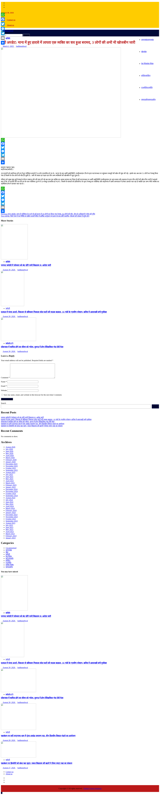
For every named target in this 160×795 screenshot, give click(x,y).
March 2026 (10, 458)
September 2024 (12, 496)
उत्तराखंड (147, 40)
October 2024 (11, 494)
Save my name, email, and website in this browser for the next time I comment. (33, 395)
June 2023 (9, 527)
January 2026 (11, 462)
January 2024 (11, 513)
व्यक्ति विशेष (10, 565)
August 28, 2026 (9, 740)
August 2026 (10, 447)
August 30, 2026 (9, 270)
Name (4, 382)
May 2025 (9, 479)
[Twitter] (80, 147)
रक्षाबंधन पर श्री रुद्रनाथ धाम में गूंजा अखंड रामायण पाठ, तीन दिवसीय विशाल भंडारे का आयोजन (32, 424)
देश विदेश (147, 64)
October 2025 (11, 468)
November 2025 (12, 466)
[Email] (80, 159)
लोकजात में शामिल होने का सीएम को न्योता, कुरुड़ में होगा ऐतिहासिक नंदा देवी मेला (32, 347)
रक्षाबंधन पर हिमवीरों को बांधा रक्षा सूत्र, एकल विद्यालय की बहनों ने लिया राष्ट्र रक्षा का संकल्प (32, 426)
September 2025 (12, 470)
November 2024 (12, 491)
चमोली (8, 308)
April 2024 (10, 506)
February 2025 (11, 485)
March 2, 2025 (8, 46)
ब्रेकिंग (145, 76)
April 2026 (10, 455)
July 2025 (9, 474)
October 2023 (11, 519)
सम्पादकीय (148, 100)
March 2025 (10, 483)
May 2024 (9, 504)
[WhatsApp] (80, 140)
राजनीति (147, 88)
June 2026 (9, 451)
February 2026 (11, 460)
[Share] (80, 162)
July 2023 (9, 525)
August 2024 (10, 498)
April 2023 (10, 532)
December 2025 (11, 464)
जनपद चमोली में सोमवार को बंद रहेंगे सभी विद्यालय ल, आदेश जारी (26, 265)
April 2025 (10, 481)
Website (4, 390)
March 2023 (10, 534)
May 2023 (9, 529)
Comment (5, 378)
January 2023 (11, 538)
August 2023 (10, 523)
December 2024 (11, 489)
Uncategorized (11, 548)
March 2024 (10, 508)
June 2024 (9, 502)
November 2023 (12, 517)
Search (3, 403)
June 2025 (9, 477)
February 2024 (11, 510)
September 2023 (12, 521)
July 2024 (9, 500)
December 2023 (11, 515)
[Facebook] (80, 144)
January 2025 (11, 487)
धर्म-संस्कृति (9, 343)
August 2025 (10, 472)
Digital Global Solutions (93, 788)
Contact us (11, 20)
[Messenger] (80, 151)
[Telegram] (80, 155)
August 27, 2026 (9, 768)
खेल (144, 52)
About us (10, 25)
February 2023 (11, 536)
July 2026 (9, 449)
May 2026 (9, 453)
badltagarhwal (21, 46)
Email (4, 386)
